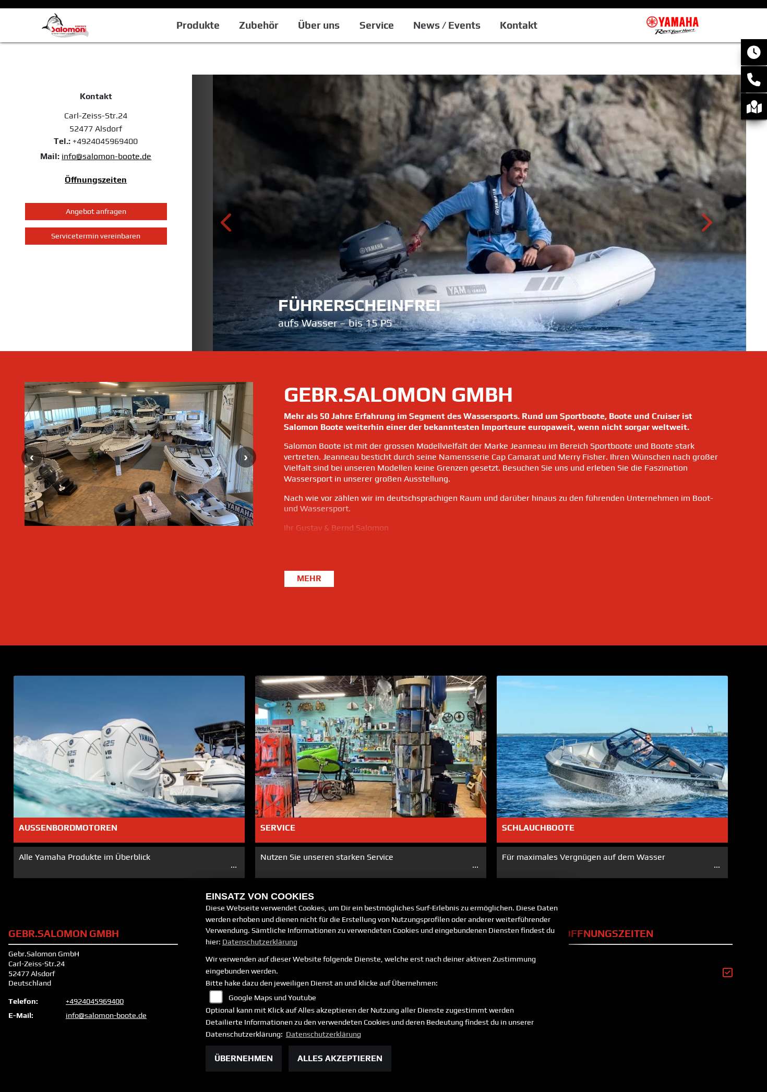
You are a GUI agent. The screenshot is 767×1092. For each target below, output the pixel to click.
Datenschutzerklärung (259, 942)
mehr (309, 578)
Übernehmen (243, 1058)
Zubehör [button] (259, 25)
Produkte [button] (198, 25)
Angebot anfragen (96, 211)
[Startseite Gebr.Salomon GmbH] (675, 24)
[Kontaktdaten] (754, 79)
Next (705, 226)
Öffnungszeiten (96, 180)
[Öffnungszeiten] (754, 52)
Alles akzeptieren (339, 1058)
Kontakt (518, 25)
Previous (227, 226)
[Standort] (754, 106)
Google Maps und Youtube (272, 997)
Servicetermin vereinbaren (95, 236)
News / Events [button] (447, 25)
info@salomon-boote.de (106, 156)
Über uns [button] (319, 25)
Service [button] (376, 25)
